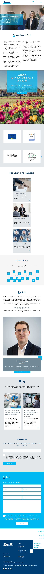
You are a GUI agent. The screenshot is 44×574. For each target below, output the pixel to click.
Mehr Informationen (22, 92)
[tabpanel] (22, 97)
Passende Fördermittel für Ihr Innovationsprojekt (13, 565)
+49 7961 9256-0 (21, 557)
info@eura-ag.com (21, 556)
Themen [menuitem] (41, 534)
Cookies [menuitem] (4, 557)
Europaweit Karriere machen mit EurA (30, 565)
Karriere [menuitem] (40, 535)
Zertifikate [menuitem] (40, 531)
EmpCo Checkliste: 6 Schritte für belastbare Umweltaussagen (12, 413)
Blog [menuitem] (41, 536)
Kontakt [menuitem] (40, 538)
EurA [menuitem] (41, 530)
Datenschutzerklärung (13, 459)
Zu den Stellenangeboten (22, 371)
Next (41, 157)
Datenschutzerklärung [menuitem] (6, 556)
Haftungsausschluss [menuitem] (6, 553)
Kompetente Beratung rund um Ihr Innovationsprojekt (13, 562)
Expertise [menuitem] (40, 532)
